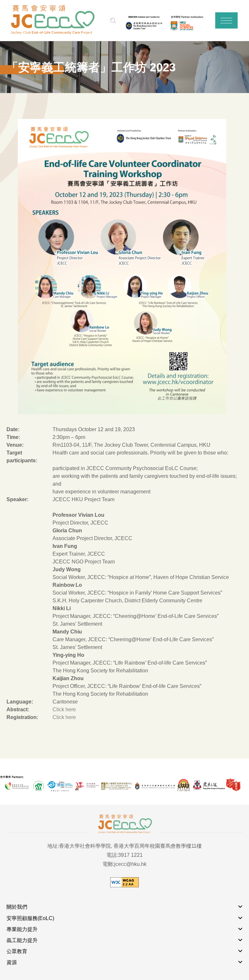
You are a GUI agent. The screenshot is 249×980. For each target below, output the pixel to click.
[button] (226, 20)
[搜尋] (113, 20)
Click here (64, 709)
